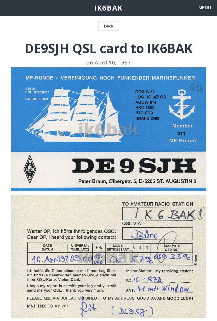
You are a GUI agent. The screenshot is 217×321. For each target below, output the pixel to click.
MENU (204, 8)
